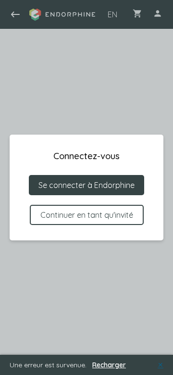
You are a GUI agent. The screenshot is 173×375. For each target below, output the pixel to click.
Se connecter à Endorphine (86, 185)
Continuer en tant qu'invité (86, 215)
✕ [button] (160, 365)
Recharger (109, 365)
